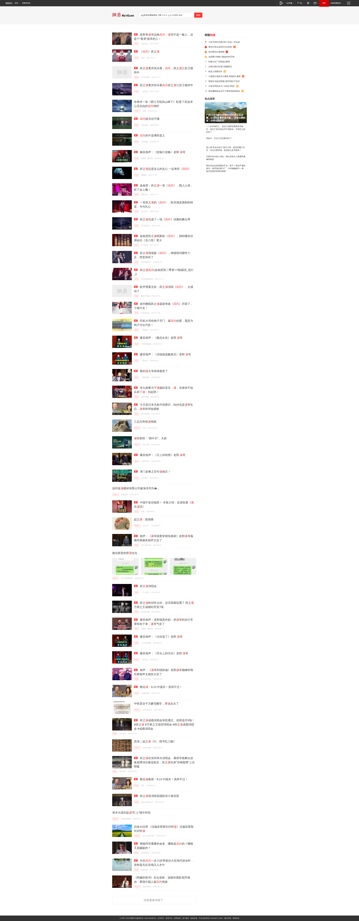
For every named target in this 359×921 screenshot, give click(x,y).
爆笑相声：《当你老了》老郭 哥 (161, 636)
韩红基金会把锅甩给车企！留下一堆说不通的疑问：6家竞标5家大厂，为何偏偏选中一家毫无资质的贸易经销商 (225, 168)
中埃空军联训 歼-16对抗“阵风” (221, 86)
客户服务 (185, 918)
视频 (136, 43)
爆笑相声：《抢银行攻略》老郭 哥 (162, 152)
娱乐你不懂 (149, 119)
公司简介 (160, 918)
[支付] (308, 3)
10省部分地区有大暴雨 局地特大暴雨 (224, 76)
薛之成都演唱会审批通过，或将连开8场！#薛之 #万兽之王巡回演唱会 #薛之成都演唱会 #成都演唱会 (164, 724)
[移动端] (281, 3)
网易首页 (9, 3)
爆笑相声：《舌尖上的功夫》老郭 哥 (163, 653)
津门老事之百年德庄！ (155, 471)
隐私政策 (194, 918)
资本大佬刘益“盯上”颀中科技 (131, 812)
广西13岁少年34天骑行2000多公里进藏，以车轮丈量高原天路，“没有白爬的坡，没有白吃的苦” (225, 118)
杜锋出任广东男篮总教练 (219, 61)
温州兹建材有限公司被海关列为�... (135, 488)
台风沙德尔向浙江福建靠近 (220, 66)
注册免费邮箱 (335, 3)
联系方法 (169, 918)
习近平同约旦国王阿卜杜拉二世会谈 (224, 42)
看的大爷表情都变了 (153, 371)
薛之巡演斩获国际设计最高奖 (159, 796)
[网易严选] (300, 3)
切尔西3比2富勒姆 (216, 51)
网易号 (137, 111)
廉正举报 (227, 918)
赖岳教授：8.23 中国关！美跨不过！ (163, 779)
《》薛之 (149, 51)
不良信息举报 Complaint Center (211, 918)
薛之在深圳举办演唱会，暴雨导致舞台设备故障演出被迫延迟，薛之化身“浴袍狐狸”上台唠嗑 (164, 762)
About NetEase (150, 918)
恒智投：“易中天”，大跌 (150, 438)
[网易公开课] (290, 3)
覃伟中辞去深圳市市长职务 (220, 47)
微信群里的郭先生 (124, 553)
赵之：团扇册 (144, 519)
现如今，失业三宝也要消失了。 (220, 138)
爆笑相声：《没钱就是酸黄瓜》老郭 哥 (165, 354)
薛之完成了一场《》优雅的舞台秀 (164, 219)
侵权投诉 (236, 918)
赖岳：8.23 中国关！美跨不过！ (160, 687)
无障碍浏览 (26, 3)
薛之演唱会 (148, 586)
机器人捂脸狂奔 (215, 71)
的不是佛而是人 (152, 135)
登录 (324, 3)
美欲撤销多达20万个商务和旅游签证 (224, 91)
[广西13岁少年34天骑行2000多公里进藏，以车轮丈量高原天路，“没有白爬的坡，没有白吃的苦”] (226, 112)
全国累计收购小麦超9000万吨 (221, 56)
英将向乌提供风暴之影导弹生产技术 (224, 81)
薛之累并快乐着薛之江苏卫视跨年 (166, 85)
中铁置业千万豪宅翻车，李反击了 (156, 703)
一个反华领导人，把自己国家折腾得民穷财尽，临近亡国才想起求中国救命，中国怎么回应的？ (225, 129)
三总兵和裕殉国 (145, 421)
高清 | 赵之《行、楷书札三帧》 (155, 741)
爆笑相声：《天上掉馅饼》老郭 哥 (162, 455)
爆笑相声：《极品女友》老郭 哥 (161, 338)
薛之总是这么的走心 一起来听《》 (165, 169)
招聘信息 (177, 918)
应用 (16, 3)
